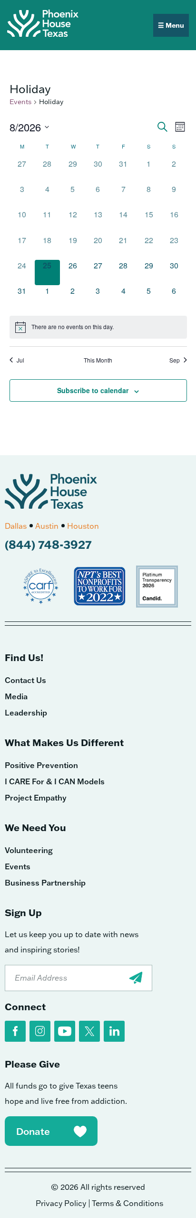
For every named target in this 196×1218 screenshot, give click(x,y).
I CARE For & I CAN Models (55, 781)
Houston (83, 526)
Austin (47, 526)
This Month (98, 360)
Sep (174, 360)
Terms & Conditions (127, 1203)
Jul (20, 360)
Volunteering (29, 850)
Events (20, 101)
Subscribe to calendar (92, 390)
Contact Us (25, 680)
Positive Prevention (41, 765)
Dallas (16, 526)
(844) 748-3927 (48, 544)
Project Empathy (36, 797)
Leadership (26, 712)
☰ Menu (171, 25)
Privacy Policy (61, 1203)
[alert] (98, 327)
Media (16, 696)
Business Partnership (45, 882)
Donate (33, 1131)
